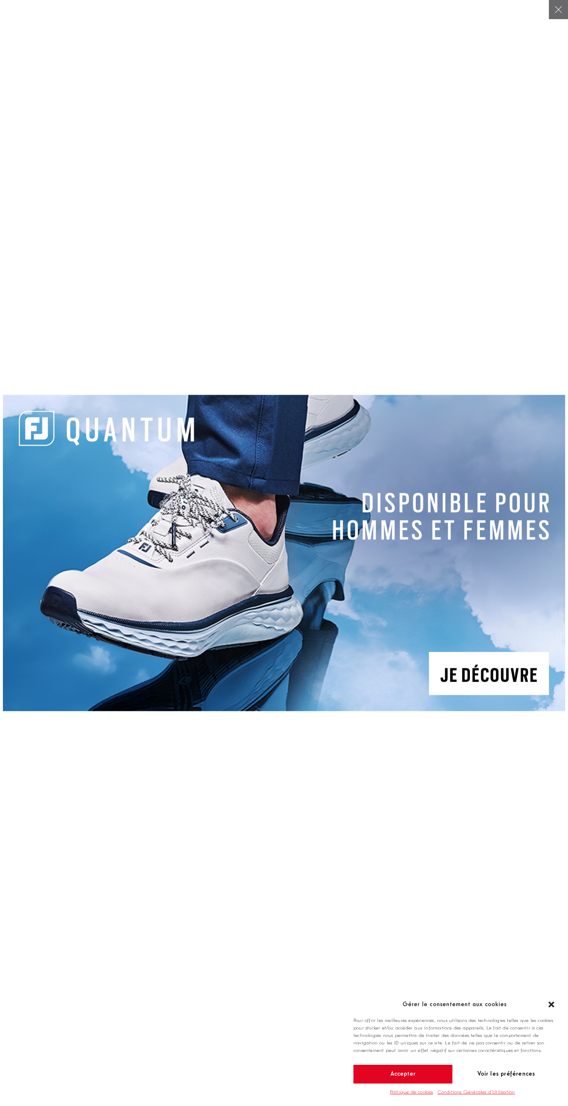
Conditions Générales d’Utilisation (476, 1092)
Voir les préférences (506, 1074)
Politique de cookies (411, 1092)
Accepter (403, 1074)
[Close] (558, 9)
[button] (551, 1004)
